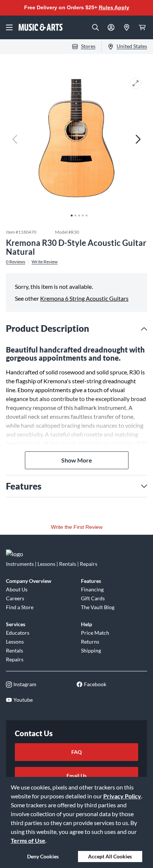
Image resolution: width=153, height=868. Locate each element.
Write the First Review (76, 527)
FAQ (76, 752)
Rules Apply (114, 7)
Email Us (76, 775)
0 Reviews (15, 261)
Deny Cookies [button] (43, 856)
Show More (76, 460)
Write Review (45, 261)
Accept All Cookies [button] (110, 856)
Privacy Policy (122, 795)
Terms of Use (28, 840)
